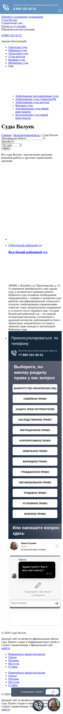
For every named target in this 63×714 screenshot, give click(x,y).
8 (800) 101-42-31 (11, 35)
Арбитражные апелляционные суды (36, 96)
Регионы (13, 660)
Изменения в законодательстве (26, 654)
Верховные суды (18, 62)
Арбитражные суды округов (32, 102)
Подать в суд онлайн (13, 26)
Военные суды (24, 105)
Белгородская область (27, 135)
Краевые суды (16, 59)
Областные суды (18, 53)
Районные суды (17, 50)
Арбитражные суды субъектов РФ (35, 99)
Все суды (13, 663)
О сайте (13, 666)
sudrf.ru (5, 648)
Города (12, 657)
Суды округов (16, 56)
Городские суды (17, 47)
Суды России (9, 19)
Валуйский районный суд (27, 252)
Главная (6, 135)
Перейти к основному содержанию (22, 16)
